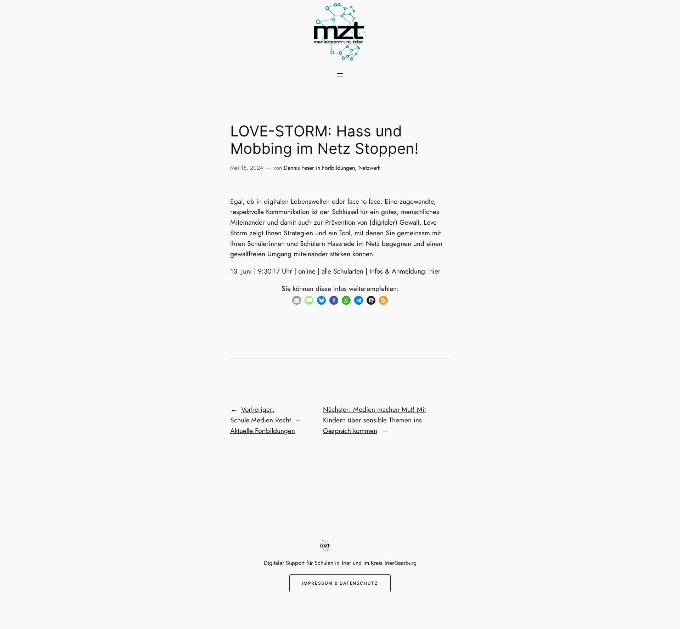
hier (435, 271)
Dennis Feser (299, 168)
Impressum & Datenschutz (340, 583)
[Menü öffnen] (340, 75)
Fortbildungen (338, 168)
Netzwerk (369, 168)
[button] (296, 300)
